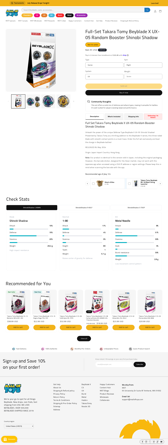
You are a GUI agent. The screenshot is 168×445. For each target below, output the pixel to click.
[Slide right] (73, 101)
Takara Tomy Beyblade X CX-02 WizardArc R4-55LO (123, 317)
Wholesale (104, 397)
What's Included (114, 116)
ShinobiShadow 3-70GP (136, 208)
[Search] (147, 10)
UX (44, 15)
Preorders (27, 15)
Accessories (81, 15)
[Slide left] (8, 101)
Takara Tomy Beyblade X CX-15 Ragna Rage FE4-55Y (44, 317)
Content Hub (105, 388)
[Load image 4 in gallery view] (63, 101)
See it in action (93, 45)
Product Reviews (107, 394)
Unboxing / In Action (153, 116)
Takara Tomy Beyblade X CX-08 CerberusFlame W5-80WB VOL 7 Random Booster (97, 318)
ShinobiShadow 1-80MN (32, 208)
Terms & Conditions (61, 400)
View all (84, 338)
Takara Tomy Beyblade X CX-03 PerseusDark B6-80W (150, 317)
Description (94, 116)
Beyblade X (86, 384)
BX (52, 15)
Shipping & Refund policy (63, 391)
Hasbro (85, 400)
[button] (160, 11)
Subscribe (139, 364)
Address (56, 410)
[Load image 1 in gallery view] (18, 101)
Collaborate (104, 400)
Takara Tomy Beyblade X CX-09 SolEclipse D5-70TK (71, 317)
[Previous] (87, 184)
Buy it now (124, 93)
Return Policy (59, 397)
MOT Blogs (104, 391)
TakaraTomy (87, 403)
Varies (94, 66)
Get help (56, 384)
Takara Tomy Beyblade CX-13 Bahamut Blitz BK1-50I (17, 317)
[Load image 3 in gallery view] (48, 101)
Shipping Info (133, 116)
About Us (57, 388)
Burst (60, 15)
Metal (69, 15)
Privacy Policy (59, 394)
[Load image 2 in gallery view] (33, 101)
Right (133, 66)
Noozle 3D (86, 406)
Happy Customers (107, 384)
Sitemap (56, 406)
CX (37, 15)
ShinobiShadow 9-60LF (84, 208)
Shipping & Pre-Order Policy (65, 403)
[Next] (160, 184)
